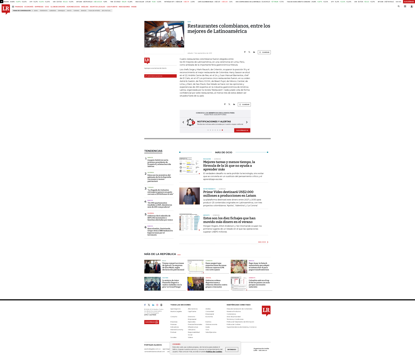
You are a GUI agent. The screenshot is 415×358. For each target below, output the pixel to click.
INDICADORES (124, 7)
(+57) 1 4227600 (150, 315)
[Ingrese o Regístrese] (411, 6)
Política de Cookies (214, 352)
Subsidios (52, 10)
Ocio (207, 329)
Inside (208, 327)
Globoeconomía (211, 324)
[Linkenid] (154, 305)
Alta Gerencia (192, 309)
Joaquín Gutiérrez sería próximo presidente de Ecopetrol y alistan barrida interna (159, 163)
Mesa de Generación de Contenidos (239, 309)
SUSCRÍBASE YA (242, 130)
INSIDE (133, 7)
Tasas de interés (94, 10)
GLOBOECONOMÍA (57, 7)
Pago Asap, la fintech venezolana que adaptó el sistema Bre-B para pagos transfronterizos (259, 266)
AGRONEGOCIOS (73, 7)
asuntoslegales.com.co (152, 349)
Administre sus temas (154, 76)
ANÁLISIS (84, 7)
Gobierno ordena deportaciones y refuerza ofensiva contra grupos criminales (216, 283)
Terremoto (43, 10)
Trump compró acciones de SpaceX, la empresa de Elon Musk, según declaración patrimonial (173, 266)
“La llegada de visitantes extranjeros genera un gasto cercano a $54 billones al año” (160, 192)
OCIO (47, 7)
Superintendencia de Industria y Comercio (242, 327)
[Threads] (162, 305)
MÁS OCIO (262, 242)
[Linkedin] (254, 52)
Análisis (208, 309)
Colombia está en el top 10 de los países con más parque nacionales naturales (259, 283)
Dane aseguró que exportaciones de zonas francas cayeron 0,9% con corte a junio (216, 266)
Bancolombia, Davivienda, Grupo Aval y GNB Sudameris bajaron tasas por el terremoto (160, 232)
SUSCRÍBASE (409, 2)
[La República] (6, 9)
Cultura (165, 278)
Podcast (173, 332)
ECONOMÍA (29, 7)
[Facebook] (244, 52)
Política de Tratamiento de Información (240, 322)
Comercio (209, 260)
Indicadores (174, 327)
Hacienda (151, 172)
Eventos (208, 322)
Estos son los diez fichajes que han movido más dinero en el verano (229, 220)
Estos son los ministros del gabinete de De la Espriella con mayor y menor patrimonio (159, 178)
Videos (190, 337)
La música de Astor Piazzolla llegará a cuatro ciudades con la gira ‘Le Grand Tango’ (172, 283)
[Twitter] (249, 52)
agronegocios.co (169, 349)
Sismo (36, 10)
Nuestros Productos (234, 311)
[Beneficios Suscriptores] (405, 6)
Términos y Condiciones (235, 319)
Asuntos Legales (176, 311)
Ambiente (252, 278)
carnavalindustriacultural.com (154, 351)
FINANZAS (19, 7)
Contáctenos (231, 314)
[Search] (398, 6)
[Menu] (13, 6)
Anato (69, 10)
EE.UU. (164, 260)
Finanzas (173, 324)
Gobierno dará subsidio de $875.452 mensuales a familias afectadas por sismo (160, 218)
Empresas (173, 322)
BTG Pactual (106, 10)
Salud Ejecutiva (211, 332)
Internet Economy (176, 329)
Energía (150, 157)
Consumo (173, 316)
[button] (183, 122)
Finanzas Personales (195, 324)
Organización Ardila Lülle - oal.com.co (261, 349)
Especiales (191, 322)
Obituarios (191, 329)
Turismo (76, 10)
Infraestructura (193, 327)
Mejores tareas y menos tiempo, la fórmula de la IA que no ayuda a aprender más (229, 165)
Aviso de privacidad (233, 316)
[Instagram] (158, 305)
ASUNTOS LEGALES (97, 7)
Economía (209, 316)
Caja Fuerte (192, 311)
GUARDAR (265, 52)
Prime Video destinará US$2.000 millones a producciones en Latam (229, 194)
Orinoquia (61, 10)
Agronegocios (175, 309)
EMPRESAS (39, 7)
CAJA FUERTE (112, 7)
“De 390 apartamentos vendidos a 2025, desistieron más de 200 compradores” (160, 205)
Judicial (208, 278)
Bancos (83, 10)
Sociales (173, 337)
